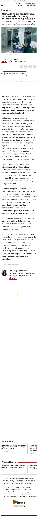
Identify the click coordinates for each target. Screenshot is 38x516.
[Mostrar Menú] (2, 5)
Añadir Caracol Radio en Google (16, 73)
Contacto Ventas (19, 487)
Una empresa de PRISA (19, 502)
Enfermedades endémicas (12, 264)
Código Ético (33, 496)
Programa (19, 5)
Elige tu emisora (31, 5)
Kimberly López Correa (10, 59)
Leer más (12, 278)
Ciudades (7, 10)
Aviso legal (27, 492)
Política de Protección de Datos (12, 494)
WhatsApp (35, 66)
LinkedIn (30, 66)
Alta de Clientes (27, 489)
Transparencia (23, 496)
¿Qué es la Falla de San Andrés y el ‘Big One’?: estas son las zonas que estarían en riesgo (13, 446)
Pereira (4, 61)
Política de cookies (29, 494)
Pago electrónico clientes (13, 489)
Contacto (9, 487)
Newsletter (29, 487)
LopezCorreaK (20, 59)
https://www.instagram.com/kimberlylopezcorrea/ (23, 59)
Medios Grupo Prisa (19, 506)
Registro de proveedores (15, 492)
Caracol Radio (9, 5)
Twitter (26, 66)
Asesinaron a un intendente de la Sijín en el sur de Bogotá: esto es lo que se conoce (13, 467)
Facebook (21, 66)
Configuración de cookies (9, 496)
